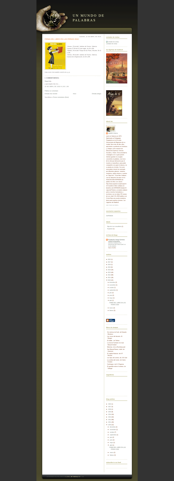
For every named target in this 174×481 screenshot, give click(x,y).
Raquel (47, 81)
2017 (109, 262)
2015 (109, 267)
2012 (109, 275)
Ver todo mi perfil (112, 205)
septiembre (112, 290)
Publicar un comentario (51, 91)
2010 (109, 280)
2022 (109, 259)
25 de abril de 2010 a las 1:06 (57, 86)
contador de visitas (111, 43)
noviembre (112, 285)
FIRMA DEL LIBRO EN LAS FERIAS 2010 (62, 39)
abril (110, 300)
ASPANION (109, 216)
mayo (111, 298)
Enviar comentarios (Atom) (61, 97)
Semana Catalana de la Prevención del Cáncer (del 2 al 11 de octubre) (117, 244)
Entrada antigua (96, 93)
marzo (111, 308)
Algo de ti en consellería (114, 226)
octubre (111, 287)
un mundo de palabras (89, 17)
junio (110, 295)
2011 (109, 277)
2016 (109, 264)
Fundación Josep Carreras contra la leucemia (116, 240)
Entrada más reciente (51, 93)
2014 (109, 270)
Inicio (74, 93)
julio (110, 292)
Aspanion (110, 228)
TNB (82, 476)
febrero (111, 310)
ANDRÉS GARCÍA (113, 133)
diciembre (112, 282)
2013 (109, 272)
